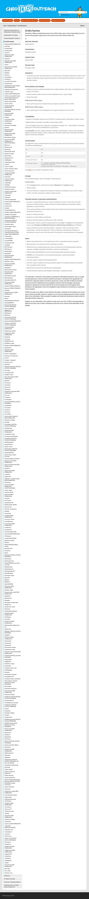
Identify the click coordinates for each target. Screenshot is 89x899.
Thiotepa (7, 813)
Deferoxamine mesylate (11, 269)
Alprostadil (7, 70)
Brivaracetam (8, 155)
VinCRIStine (8, 858)
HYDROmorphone (9, 442)
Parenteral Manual (12, 25)
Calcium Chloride (9, 166)
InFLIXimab (7, 482)
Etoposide (7, 364)
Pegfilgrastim (8, 661)
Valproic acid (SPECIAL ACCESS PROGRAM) (11, 839)
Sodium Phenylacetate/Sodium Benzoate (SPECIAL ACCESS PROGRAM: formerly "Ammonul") (12, 782)
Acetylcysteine (8, 50)
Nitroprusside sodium (10, 606)
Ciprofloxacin (8, 203)
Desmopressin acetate (10, 275)
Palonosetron (8, 641)
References (7, 875)
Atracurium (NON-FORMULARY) (9, 114)
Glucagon (7, 422)
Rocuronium (8, 747)
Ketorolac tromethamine (11, 509)
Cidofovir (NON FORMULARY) (12, 201)
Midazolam (7, 577)
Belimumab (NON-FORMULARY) (9, 130)
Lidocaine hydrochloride (10, 531)
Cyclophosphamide (9, 242)
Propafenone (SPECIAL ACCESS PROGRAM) (11, 705)
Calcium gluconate (9, 170)
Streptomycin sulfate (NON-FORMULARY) (12, 792)
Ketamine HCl (8, 507)
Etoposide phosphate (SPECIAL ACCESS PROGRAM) (13, 367)
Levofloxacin (8, 527)
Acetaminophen (8, 48)
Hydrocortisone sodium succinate (10, 455)
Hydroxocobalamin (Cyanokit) (12, 458)
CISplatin (7, 208)
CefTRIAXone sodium (10, 187)
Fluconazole (8, 382)
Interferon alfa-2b (9, 492)
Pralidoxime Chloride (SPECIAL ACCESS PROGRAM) (13, 697)
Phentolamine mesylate (10, 674)
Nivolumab (7, 609)
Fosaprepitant (8, 399)
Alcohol (6, 64)
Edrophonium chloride (10, 331)
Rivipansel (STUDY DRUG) (11, 745)
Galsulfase (7, 410)
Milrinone (7, 580)
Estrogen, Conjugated (10, 360)
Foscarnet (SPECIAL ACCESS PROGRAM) (12, 402)
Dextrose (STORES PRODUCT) (13, 288)
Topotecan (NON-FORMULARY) (13, 823)
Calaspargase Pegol (10, 162)
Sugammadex (8, 797)
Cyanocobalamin (9, 238)
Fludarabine (7, 385)
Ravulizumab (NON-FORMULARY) (10, 729)
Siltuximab (7, 767)
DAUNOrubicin (8, 251)
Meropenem (8, 550)
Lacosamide (8, 513)
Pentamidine (8, 666)
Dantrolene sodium (9, 261)
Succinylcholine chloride (11, 795)
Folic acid (7, 395)
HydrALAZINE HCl (9, 452)
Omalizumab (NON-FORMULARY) (9, 622)
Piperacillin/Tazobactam (11, 688)
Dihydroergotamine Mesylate (12, 300)
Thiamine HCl (8, 809)
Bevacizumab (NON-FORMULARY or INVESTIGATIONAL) (10, 141)
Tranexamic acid (9, 829)
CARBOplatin (8, 160)
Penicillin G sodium (9, 663)
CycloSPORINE (9, 240)
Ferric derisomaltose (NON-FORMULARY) (11, 377)
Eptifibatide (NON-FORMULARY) (9, 350)
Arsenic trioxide (8, 103)
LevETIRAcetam (9, 521)
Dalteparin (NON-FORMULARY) (13, 259)
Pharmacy (16, 20)
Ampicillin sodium (9, 91)
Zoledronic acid (8, 873)
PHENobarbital (8, 670)
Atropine (7, 117)
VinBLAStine (8, 856)
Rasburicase (8, 732)
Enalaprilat (7, 337)
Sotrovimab (7, 789)
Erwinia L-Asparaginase (10, 353)
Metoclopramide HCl (10, 571)
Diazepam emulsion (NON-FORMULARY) (11, 293)
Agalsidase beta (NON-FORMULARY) (10, 61)
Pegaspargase (8, 659)
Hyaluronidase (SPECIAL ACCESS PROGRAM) (11, 449)
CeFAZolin (7, 185)
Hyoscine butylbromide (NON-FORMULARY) (12, 465)
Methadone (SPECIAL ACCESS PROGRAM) (13, 555)
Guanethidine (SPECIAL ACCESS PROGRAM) (11, 439)
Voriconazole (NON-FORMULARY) (10, 865)
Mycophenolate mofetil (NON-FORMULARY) (12, 593)
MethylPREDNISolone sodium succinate (12, 564)
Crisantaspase (8, 236)
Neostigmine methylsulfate (11, 602)
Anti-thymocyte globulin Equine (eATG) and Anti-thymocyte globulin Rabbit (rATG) (12, 97)
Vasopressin (8, 844)
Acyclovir (7, 52)
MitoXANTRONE (9, 584)
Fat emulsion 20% (9, 372)
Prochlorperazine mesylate (11, 702)
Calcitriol (7, 164)
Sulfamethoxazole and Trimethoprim (10, 800)
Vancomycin (8, 842)
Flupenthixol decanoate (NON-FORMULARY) (12, 392)
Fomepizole (7, 397)
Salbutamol (7, 757)
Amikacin (7, 75)
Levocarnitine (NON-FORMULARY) (10, 524)
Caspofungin (8, 182)
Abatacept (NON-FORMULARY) (13, 44)
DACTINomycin (8, 247)
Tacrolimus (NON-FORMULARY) (9, 804)
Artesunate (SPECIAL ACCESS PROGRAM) (13, 110)
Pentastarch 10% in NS (10, 668)
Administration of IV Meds (10, 35)
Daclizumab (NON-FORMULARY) (9, 256)
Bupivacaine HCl (9, 158)
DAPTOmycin (8, 249)
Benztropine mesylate (10, 137)
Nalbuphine (7, 596)
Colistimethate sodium (10, 226)
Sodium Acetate (9, 769)
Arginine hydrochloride (10, 101)
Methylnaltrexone (9, 569)
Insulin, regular (8, 490)
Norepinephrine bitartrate (11, 611)
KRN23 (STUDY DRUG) (11, 504)
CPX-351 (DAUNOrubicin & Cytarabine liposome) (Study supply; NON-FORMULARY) (12, 232)
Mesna (6, 552)
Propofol (7, 708)
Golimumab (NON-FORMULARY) (9, 431)
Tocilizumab (8, 821)
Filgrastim (7, 380)
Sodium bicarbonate (10, 777)
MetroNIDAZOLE (9, 573)
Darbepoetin (8, 267)
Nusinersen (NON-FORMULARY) (9, 614)
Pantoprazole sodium (10, 649)
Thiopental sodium (9, 811)
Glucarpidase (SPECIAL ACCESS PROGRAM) (11, 425)
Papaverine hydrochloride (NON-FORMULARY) (13, 652)
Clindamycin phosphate (10, 214)
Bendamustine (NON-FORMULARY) (10, 134)
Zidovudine (7, 868)
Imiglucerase (8, 476)
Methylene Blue (8, 567)
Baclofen (7, 127)
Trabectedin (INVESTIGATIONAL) (10, 826)
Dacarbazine (8, 253)
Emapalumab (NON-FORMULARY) (10, 334)
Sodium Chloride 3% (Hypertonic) (10, 772)
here (30, 170)
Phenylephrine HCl (9, 676)
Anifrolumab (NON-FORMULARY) (9, 106)
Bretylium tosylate (9, 153)
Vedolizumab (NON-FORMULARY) (10, 847)
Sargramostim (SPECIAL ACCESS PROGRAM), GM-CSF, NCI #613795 (12, 761)
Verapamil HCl (8, 854)
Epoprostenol (8, 347)
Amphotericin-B (8, 83)
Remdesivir (7, 734)
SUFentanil (7, 755)
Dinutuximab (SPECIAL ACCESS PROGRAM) (10, 305)
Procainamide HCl (9, 700)
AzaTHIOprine (8, 123)
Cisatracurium (8, 206)
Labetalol (7, 511)
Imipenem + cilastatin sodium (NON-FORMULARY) (12, 479)
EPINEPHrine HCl (9, 341)
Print (83, 25)
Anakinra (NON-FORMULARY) (12, 93)
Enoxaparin (7, 339)
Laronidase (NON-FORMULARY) (9, 516)
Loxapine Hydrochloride (10, 538)
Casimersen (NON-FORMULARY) (9, 179)
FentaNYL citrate (9, 374)
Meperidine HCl (8, 548)
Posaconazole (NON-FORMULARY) (10, 691)
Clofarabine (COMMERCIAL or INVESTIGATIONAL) (12, 217)
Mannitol (7, 542)
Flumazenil (7, 387)
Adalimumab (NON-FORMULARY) (9, 55)
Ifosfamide (7, 474)
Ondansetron (8, 629)
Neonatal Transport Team (58, 20)
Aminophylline (8, 77)
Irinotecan (7, 498)
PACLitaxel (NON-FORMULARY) (9, 638)
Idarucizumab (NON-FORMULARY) (10, 471)
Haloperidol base (9, 444)
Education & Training (44, 20)
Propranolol (7, 711)
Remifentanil (8, 737)
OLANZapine (8, 617)
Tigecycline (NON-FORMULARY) (9, 816)
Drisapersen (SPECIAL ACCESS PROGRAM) (10, 324)
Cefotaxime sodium (9, 189)
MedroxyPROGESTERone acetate (11, 545)
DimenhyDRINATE (9, 302)
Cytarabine (7, 245)
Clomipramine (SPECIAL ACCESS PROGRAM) (11, 221)
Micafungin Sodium (9, 575)
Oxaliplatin (7, 635)
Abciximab (7, 46)
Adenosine (7, 58)
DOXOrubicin (8, 313)
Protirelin (7, 715)
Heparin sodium (8, 446)
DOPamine (7, 315)
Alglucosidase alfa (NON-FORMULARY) (11, 67)
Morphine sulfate (9, 590)
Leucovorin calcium (9, 519)
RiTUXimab (7, 739)
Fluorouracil (7, 389)
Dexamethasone (9, 278)
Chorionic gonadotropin (10, 199)
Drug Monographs (22, 25)
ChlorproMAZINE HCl (10, 210)
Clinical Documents (7, 20)
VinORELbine (8, 860)
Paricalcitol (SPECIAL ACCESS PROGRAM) (13, 656)
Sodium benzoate (9, 775)
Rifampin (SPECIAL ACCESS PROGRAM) (12, 742)
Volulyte (7, 862)
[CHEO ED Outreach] (30, 14)
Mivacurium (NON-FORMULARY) (9, 587)
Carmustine (7, 176)
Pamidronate (8, 645)
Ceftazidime (8, 195)
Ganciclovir (7, 412)
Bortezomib (7, 149)
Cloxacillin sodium (9, 224)
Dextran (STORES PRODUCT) (12, 286)
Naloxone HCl (8, 598)
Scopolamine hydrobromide (11, 765)
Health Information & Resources (29, 20)
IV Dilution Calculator (9, 879)
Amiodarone (8, 79)
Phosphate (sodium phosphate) (12, 678)
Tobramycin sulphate (10, 819)
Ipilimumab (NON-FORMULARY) (9, 495)
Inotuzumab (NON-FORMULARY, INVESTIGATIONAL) (10, 486)
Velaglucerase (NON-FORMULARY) (10, 851)
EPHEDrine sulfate (9, 343)
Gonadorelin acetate (10, 434)
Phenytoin (7, 672)
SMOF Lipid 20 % (9, 753)
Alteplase (7, 72)
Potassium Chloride (9, 694)
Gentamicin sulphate (10, 420)
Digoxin (6, 298)
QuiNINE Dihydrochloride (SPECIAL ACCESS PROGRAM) (11, 725)
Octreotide (7, 619)
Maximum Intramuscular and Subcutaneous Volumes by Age (12, 31)
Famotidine (7, 370)
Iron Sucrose (8, 500)
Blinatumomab (8, 147)
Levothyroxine (8, 529)
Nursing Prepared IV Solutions (12, 38)
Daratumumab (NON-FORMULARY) (10, 264)
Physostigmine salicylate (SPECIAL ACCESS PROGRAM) (11, 682)
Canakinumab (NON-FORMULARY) (10, 173)
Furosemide (8, 407)
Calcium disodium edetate (11, 168)
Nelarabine (7, 600)
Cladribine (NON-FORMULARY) (12, 212)
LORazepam (8, 536)
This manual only (65, 15)
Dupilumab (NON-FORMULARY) (13, 321)
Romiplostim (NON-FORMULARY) (9, 750)
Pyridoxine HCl (8, 717)
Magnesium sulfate (9, 540)
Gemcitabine (8, 414)
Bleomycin (7, 145)
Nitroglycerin (8, 604)
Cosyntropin (8, 228)
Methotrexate (8, 558)
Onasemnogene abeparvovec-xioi (12, 626)
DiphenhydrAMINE (9, 308)
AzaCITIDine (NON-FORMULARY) (10, 120)
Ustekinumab (8, 836)
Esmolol (7, 358)
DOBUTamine (8, 311)
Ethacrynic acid (8, 362)
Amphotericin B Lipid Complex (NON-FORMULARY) (12, 86)
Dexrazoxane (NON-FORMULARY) (10, 283)
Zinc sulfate (8, 870)
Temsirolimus (8, 807)
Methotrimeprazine (9, 561)
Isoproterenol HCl (9, 502)
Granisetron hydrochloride (11, 436)
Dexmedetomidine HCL (10, 280)
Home (4, 25)
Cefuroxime (7, 197)
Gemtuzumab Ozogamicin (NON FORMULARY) (11, 417)
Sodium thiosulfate (9, 787)
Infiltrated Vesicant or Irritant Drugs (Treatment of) (11, 886)
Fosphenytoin (8, 405)
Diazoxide (7, 296)
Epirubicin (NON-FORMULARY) (12, 345)
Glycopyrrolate (8, 428)
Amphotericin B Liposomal (11, 89)
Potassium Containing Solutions (12, 882)
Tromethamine (8, 832)
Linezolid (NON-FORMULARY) (12, 534)
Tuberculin (7, 834)
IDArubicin (7, 468)
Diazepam (7, 290)
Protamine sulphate (9, 713)
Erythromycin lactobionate (11, 356)
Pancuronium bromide (10, 647)
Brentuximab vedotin (10, 151)
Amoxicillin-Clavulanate (10, 81)
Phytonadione (8, 686)
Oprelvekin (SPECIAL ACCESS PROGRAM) (13, 632)
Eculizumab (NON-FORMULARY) (9, 328)
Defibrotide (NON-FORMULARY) (9, 272)
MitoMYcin (7, 582)
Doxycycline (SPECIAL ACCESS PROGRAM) (10, 318)
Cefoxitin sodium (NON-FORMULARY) (11, 192)
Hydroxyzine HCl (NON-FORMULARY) (11, 461)
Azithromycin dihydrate (10, 125)
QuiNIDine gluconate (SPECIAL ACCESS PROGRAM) (13, 720)
